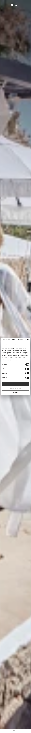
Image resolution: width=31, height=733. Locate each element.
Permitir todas (15, 384)
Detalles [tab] (14, 339)
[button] (15, 731)
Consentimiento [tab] (6, 339)
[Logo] (15, 4)
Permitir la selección (15, 388)
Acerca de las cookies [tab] (23, 339)
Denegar (15, 392)
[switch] (27, 369)
